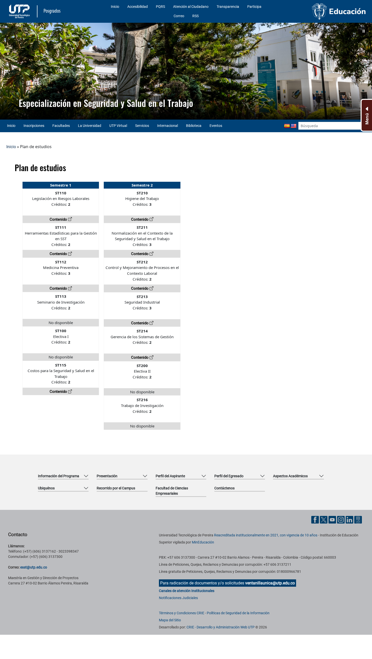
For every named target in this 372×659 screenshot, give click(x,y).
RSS (195, 16)
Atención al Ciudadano (191, 7)
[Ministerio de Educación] (325, 11)
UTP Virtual (118, 126)
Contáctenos (224, 488)
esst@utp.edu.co (33, 567)
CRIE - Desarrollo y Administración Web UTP (221, 627)
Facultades (61, 126)
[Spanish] (287, 126)
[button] (363, 31)
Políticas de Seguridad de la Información (238, 613)
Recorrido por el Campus (116, 488)
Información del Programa (58, 476)
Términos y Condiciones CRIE (181, 613)
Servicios (142, 126)
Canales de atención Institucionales (186, 591)
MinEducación (203, 542)
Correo (179, 16)
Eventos (216, 126)
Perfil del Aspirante (170, 476)
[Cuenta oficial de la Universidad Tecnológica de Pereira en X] (324, 519)
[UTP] (20, 11)
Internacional (167, 126)
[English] (294, 126)
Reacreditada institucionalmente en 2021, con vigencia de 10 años (265, 535)
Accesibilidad (137, 7)
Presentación (107, 476)
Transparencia (228, 7)
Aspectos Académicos (290, 476)
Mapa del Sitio (170, 620)
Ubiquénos (46, 488)
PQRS (160, 7)
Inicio (115, 7)
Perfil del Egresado (228, 476)
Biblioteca (193, 126)
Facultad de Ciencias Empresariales (172, 490)
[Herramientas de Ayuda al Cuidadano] (358, 519)
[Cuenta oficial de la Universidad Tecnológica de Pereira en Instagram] (341, 519)
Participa (254, 7)
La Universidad (89, 126)
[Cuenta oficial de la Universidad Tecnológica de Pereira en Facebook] (315, 519)
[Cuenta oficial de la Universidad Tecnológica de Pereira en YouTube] (332, 519)
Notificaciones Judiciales (178, 598)
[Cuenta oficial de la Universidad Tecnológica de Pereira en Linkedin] (350, 519)
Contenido (59, 219)
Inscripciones (34, 126)
